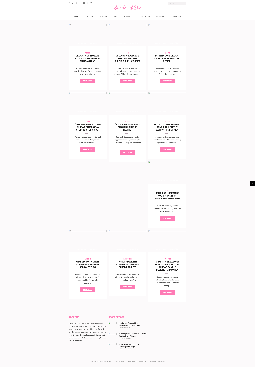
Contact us (176, 16)
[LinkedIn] (80, 3)
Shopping (103, 16)
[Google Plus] (76, 3)
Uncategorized (127, 259)
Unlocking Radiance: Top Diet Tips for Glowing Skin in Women (127, 58)
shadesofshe (94, 43)
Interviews (160, 16)
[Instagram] (87, 3)
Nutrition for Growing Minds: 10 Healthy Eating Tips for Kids (167, 127)
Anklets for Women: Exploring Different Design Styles (87, 264)
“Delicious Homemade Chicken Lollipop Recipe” (127, 127)
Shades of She (127, 7)
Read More (87, 81)
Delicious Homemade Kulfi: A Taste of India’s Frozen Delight (167, 196)
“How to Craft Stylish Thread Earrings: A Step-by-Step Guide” (88, 127)
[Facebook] (69, 3)
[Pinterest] (91, 3)
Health (127, 16)
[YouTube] (84, 3)
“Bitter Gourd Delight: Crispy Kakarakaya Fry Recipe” (167, 58)
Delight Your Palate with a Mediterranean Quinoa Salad (88, 58)
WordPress (161, 361)
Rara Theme (142, 361)
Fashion (88, 259)
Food (116, 16)
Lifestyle (167, 259)
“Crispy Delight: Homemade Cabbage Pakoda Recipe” (127, 264)
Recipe (87, 53)
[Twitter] (72, 3)
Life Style (89, 16)
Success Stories (143, 16)
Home (76, 16)
